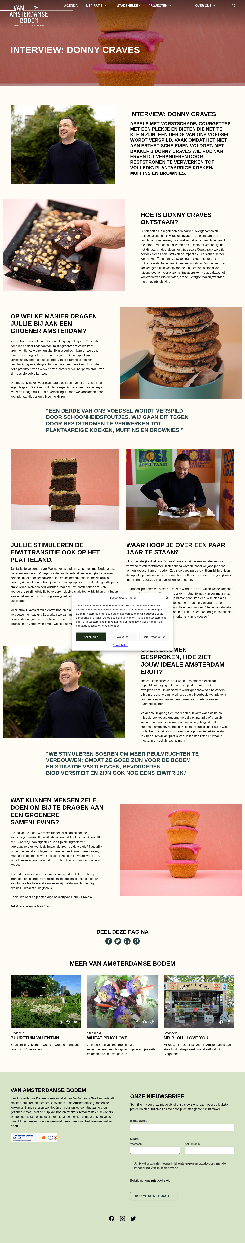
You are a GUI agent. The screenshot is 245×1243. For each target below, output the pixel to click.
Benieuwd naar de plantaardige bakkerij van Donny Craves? (52, 897)
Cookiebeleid (120, 645)
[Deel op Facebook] (108, 941)
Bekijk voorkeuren (154, 636)
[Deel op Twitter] (117, 941)
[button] (167, 598)
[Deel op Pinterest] (136, 941)
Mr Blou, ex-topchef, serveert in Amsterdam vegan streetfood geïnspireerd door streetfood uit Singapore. (197, 1043)
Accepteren (91, 636)
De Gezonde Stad (85, 1098)
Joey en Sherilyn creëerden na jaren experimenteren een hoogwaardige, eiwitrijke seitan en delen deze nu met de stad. (122, 1043)
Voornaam (136, 1143)
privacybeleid (161, 1180)
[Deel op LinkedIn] (127, 941)
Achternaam (192, 1143)
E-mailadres (139, 1120)
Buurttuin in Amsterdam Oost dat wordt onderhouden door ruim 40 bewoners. (46, 1041)
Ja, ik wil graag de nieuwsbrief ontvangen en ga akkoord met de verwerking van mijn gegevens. (180, 1165)
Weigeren (122, 636)
